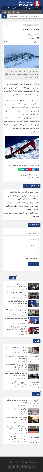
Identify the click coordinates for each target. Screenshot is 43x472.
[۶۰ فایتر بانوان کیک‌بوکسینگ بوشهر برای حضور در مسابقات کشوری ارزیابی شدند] (21, 429)
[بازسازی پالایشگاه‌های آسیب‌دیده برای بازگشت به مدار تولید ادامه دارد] (21, 384)
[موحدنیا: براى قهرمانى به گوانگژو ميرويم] (21, 403)
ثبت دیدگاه (33, 264)
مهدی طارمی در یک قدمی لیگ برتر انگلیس (23, 192)
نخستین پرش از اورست (31, 29)
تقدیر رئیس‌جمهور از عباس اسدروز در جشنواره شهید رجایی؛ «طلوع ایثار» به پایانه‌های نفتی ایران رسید (25, 17)
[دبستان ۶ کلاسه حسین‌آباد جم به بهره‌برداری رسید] (21, 295)
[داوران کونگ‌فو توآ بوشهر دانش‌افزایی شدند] (21, 411)
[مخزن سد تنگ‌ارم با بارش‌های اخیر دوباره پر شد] (21, 358)
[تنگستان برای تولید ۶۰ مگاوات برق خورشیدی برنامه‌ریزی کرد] (21, 367)
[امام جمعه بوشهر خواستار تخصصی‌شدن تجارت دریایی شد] (21, 286)
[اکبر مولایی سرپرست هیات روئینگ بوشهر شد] (21, 420)
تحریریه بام (24, 175)
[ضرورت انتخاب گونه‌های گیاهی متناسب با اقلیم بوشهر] (21, 303)
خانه (36, 25)
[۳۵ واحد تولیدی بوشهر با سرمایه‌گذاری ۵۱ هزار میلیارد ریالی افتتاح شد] (21, 330)
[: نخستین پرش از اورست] (5, 42)
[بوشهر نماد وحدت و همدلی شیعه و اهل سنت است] (21, 321)
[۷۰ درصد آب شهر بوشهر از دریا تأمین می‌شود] (21, 350)
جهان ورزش (27, 25)
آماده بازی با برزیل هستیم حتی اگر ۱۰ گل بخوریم (22, 202)
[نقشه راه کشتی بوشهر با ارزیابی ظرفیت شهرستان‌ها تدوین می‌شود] (21, 439)
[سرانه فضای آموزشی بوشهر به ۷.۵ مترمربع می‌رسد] (21, 312)
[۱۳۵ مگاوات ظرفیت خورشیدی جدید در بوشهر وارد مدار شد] (21, 376)
